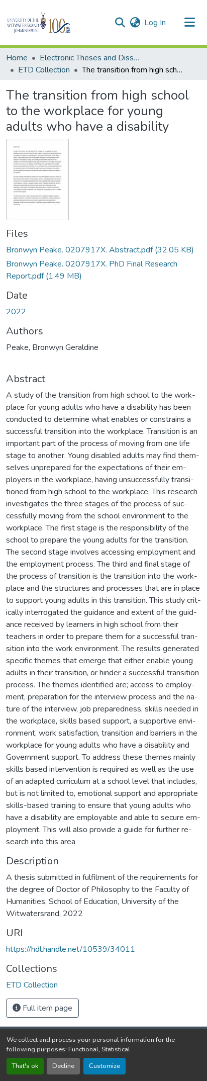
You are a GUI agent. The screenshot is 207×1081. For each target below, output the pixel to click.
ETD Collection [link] (44, 69)
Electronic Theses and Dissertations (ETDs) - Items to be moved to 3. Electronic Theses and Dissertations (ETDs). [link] (90, 57)
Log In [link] (155, 22)
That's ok (25, 1065)
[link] (103, 250)
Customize (104, 1065)
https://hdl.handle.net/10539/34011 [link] (70, 949)
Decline (63, 1065)
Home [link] (17, 57)
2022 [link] (16, 311)
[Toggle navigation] (190, 22)
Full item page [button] (46, 1008)
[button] (56, 22)
